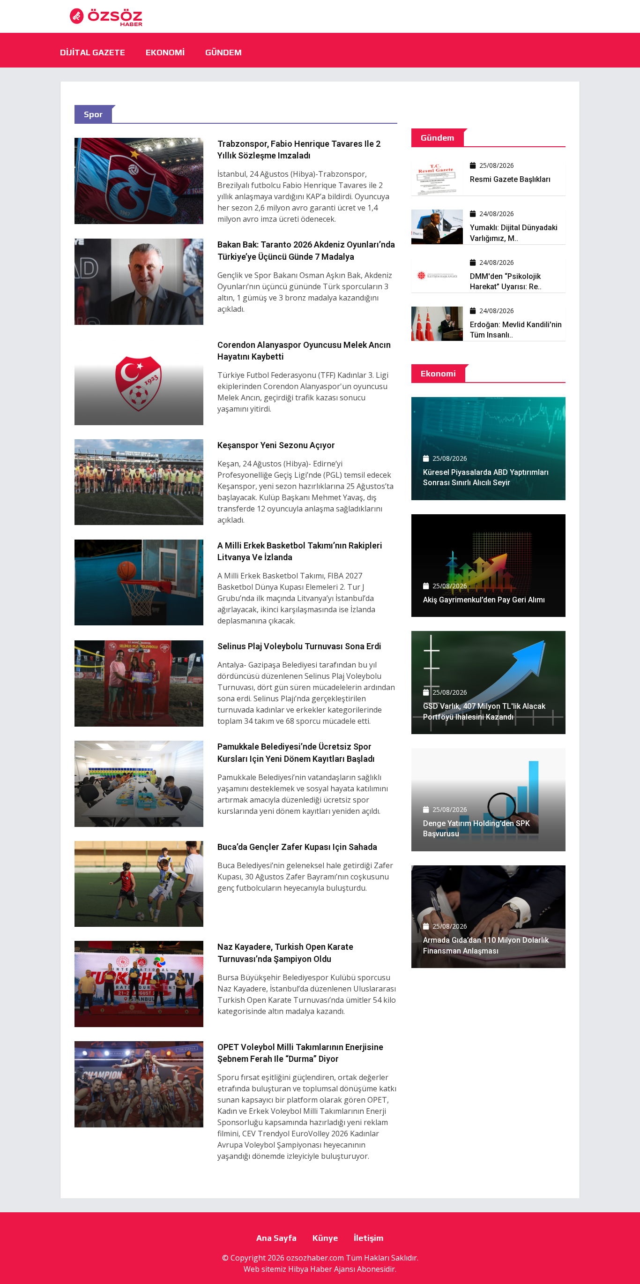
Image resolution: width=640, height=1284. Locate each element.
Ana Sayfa (276, 1238)
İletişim (369, 1238)
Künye (325, 1238)
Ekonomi (165, 52)
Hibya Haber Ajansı (321, 1269)
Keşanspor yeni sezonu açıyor (276, 445)
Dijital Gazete (92, 52)
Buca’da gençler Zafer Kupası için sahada (297, 847)
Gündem (223, 52)
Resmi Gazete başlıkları (510, 179)
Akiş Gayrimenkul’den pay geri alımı (484, 599)
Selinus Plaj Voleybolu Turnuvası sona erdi (299, 646)
